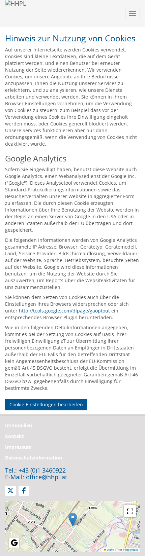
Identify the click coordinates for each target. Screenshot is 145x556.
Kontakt (14, 436)
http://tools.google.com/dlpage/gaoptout (64, 310)
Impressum (18, 447)
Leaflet (110, 549)
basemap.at (131, 549)
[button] (72, 519)
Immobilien (18, 425)
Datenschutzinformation (33, 457)
